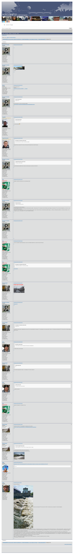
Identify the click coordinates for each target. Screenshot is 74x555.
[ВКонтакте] (2, 21)
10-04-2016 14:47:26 (19, 443)
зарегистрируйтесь (13, 37)
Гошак (3, 482)
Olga (3, 179)
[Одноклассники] (5, 21)
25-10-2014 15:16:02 (19, 220)
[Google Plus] (8, 21)
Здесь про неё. (16, 268)
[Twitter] (4, 21)
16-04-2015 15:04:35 (19, 403)
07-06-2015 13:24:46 (19, 424)
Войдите (8, 37)
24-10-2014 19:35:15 (19, 44)
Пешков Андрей (4, 322)
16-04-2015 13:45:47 (19, 382)
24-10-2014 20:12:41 (19, 85)
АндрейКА (4, 117)
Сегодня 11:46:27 (19, 482)
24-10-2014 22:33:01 (19, 159)
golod (3, 382)
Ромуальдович (4, 424)
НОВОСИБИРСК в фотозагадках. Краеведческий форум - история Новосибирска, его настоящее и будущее (20, 39)
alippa (3, 462)
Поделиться (15, 44)
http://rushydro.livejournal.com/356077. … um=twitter (20, 88)
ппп (15, 466)
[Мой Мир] (7, 21)
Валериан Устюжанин (5, 44)
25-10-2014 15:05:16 (19, 200)
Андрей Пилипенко (5, 138)
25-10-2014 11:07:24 (19, 179)
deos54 (3, 85)
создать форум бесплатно (68, 544)
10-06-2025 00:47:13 (19, 462)
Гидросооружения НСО (42, 39)
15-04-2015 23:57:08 (19, 322)
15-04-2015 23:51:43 (19, 302)
